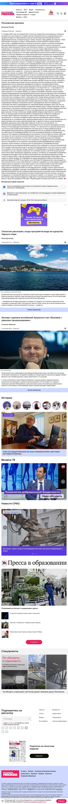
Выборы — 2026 (21, 17)
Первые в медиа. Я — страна (26, 15)
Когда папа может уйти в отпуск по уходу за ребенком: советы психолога (34, 430)
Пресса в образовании (60, 721)
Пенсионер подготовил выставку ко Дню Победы (26, 632)
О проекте (34, 642)
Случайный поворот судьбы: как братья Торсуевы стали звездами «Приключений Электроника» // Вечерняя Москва (56, 405)
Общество (18, 31)
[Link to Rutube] (2, 731)
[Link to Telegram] (22, 727)
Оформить (39, 756)
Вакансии (34, 773)
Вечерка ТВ (8, 460)
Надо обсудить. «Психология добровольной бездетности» (34, 481)
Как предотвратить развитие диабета (34, 527)
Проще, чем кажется (12, 512)
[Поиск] (58, 13)
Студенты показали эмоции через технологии (25, 613)
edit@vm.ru (31, 789)
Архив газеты (57, 713)
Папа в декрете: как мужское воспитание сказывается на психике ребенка (32, 452)
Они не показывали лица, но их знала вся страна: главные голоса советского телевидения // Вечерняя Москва (7, 405)
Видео (31, 10)
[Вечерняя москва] (10, 774)
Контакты (48, 773)
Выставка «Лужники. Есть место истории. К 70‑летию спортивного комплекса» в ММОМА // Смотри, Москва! (17, 405)
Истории (6, 398)
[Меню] (65, 13)
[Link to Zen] (14, 727)
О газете (24, 771)
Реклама (30, 771)
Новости (19, 10)
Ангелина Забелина (8, 324)
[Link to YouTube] (18, 727)
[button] (64, 405)
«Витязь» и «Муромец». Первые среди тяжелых (25, 622)
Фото (25, 10)
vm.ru (2, 788)
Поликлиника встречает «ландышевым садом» (19, 608)
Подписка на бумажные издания (45, 771)
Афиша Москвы (34, 12)
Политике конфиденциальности (34, 802)
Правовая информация (28, 775)
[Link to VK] (6, 727)
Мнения (41, 717)
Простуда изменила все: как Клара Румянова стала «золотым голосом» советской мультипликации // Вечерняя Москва (46, 405)
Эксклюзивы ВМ (21, 12)
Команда (41, 773)
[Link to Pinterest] (6, 731)
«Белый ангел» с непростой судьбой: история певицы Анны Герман (37, 405)
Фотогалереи (43, 721)
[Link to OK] (10, 727)
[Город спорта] (51, 13)
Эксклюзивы (8, 415)
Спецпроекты (40, 10)
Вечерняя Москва (7, 27)
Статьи (41, 713)
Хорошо (61, 801)
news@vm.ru (59, 789)
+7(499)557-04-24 (12, 789)
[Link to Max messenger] (2, 727)
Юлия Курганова (7, 238)
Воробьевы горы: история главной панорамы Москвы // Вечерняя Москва (27, 405)
